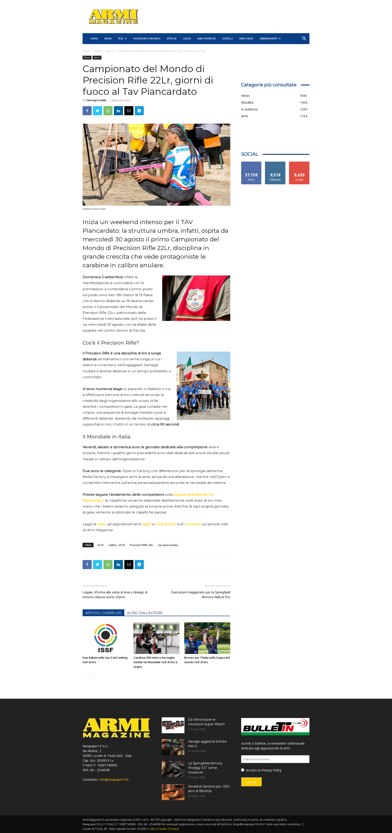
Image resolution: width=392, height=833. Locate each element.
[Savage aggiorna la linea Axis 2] (173, 747)
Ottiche (171, 38)
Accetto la (253, 770)
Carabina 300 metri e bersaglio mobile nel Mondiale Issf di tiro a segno (155, 662)
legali (146, 524)
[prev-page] (85, 676)
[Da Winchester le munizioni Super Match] (173, 725)
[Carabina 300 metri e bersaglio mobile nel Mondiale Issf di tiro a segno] (156, 638)
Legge (187, 38)
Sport (109, 51)
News (108, 38)
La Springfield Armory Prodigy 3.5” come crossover (205, 767)
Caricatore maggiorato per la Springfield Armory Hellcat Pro (200, 594)
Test (120, 38)
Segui (275, 163)
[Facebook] (87, 110)
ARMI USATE (246, 38)
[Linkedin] (118, 110)
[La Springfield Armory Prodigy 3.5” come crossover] (173, 769)
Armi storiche (206, 38)
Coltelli (227, 38)
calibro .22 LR (116, 545)
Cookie (162, 829)
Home (87, 51)
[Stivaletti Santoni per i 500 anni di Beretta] (173, 792)
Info (152, 829)
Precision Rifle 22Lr (141, 545)
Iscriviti (299, 163)
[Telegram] (139, 110)
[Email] (128, 110)
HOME (94, 38)
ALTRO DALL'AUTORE (145, 613)
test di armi (166, 524)
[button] (304, 39)
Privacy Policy (272, 770)
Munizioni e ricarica (146, 38)
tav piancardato (168, 545)
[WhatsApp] (108, 110)
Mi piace (251, 163)
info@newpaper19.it (114, 779)
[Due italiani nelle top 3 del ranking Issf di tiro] (106, 638)
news (101, 524)
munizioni (192, 524)
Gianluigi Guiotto (96, 100)
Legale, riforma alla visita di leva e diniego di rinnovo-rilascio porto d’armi (115, 594)
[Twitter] (97, 110)
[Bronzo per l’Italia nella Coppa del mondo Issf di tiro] (207, 638)
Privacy (174, 829)
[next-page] (93, 676)
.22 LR (99, 545)
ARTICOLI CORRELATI (103, 613)
